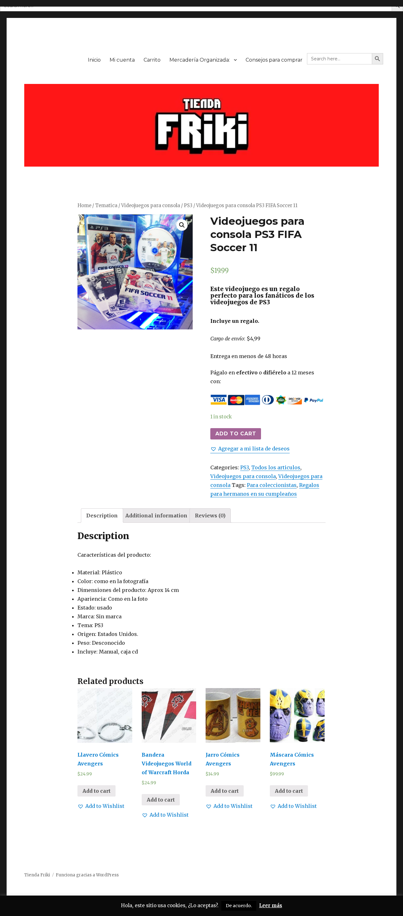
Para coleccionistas (272, 485)
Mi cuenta (122, 60)
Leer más (270, 905)
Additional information (156, 515)
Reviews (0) (210, 515)
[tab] (102, 515)
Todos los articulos (275, 467)
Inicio (94, 60)
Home (84, 205)
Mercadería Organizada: (199, 60)
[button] (250, 448)
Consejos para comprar (274, 60)
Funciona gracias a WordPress (87, 875)
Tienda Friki (37, 875)
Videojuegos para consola (150, 205)
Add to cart (235, 434)
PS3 (188, 205)
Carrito (152, 60)
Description (102, 515)
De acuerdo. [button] (239, 905)
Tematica (106, 205)
